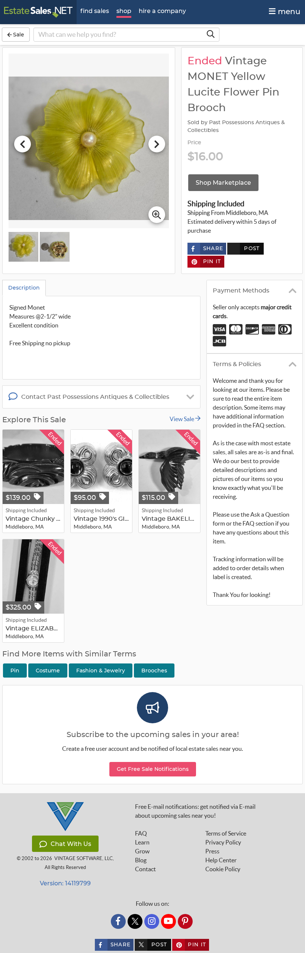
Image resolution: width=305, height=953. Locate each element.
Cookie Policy (222, 869)
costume (48, 670)
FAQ (141, 833)
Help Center (221, 860)
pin (14, 670)
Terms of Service (225, 833)
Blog (141, 860)
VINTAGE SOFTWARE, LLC (83, 858)
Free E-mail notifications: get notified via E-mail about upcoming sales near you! (195, 811)
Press (212, 851)
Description (24, 287)
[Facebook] (118, 921)
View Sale (182, 419)
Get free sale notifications (153, 769)
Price (194, 142)
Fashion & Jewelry (100, 670)
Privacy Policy (223, 842)
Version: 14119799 (65, 883)
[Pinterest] (185, 921)
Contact (145, 869)
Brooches (154, 670)
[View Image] (23, 247)
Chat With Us (71, 843)
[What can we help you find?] (210, 35)
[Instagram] (151, 921)
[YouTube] (168, 921)
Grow (142, 851)
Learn (142, 842)
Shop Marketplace (223, 182)
